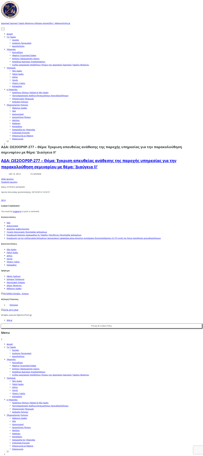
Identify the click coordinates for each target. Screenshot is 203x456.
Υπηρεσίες (11, 49)
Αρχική (10, 34)
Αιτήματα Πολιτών (20, 101)
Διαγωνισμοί (18, 114)
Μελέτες (16, 120)
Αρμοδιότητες (18, 46)
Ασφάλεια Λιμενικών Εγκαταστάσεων (28, 61)
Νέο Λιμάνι (17, 71)
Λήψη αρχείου (7, 179)
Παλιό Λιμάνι (18, 74)
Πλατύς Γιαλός (18, 83)
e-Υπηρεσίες (12, 89)
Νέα (14, 111)
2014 (3, 200)
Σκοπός (15, 40)
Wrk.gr (9, 320)
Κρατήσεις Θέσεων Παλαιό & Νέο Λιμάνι (30, 92)
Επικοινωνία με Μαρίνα (22, 135)
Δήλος (15, 77)
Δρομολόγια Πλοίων (21, 117)
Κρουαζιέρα (17, 52)
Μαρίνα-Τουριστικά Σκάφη (24, 55)
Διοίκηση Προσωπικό (21, 43)
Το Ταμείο (11, 37)
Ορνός (15, 80)
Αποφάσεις (17, 126)
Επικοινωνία (17, 139)
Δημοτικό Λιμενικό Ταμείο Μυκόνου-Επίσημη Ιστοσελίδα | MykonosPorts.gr (35, 23)
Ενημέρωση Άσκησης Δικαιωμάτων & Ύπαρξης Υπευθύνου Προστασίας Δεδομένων (44, 235)
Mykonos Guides (19, 108)
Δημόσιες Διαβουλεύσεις (18, 229)
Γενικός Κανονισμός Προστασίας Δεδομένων (27, 232)
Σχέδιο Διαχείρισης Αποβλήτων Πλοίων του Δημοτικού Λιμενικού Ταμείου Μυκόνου (50, 64)
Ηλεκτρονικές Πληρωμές (23, 98)
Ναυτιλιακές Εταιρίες (16, 282)
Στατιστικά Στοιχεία (21, 132)
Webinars (16, 123)
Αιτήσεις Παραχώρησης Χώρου (25, 58)
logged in (17, 211)
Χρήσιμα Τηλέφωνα (15, 279)
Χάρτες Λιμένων (14, 276)
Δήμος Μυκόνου (14, 285)
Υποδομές (11, 67)
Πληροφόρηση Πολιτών (17, 105)
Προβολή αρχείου (9, 182)
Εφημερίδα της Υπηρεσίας (23, 129)
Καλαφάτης (17, 86)
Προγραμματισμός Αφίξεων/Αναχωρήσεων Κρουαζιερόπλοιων (40, 95)
